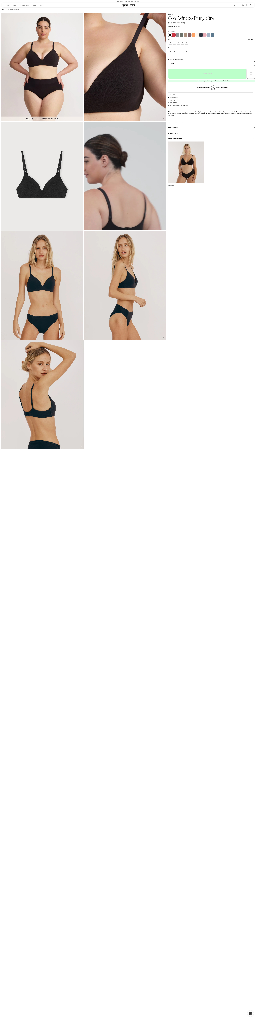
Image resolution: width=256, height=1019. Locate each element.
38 (182, 43)
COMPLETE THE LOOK (175, 139)
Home (3, 9)
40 (186, 43)
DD (186, 51)
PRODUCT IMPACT (173, 133)
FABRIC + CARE (173, 127)
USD (235, 5)
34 (174, 43)
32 (170, 43)
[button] (243, 5)
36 (178, 43)
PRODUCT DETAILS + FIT (175, 122)
